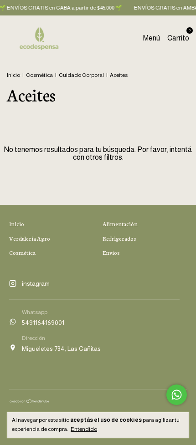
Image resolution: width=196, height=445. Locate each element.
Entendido (84, 429)
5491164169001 (43, 322)
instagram (36, 283)
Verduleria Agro (29, 238)
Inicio (13, 75)
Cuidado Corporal (81, 75)
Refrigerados (119, 238)
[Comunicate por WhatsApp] (176, 394)
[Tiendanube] (29, 401)
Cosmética (39, 75)
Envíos (111, 252)
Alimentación (120, 224)
